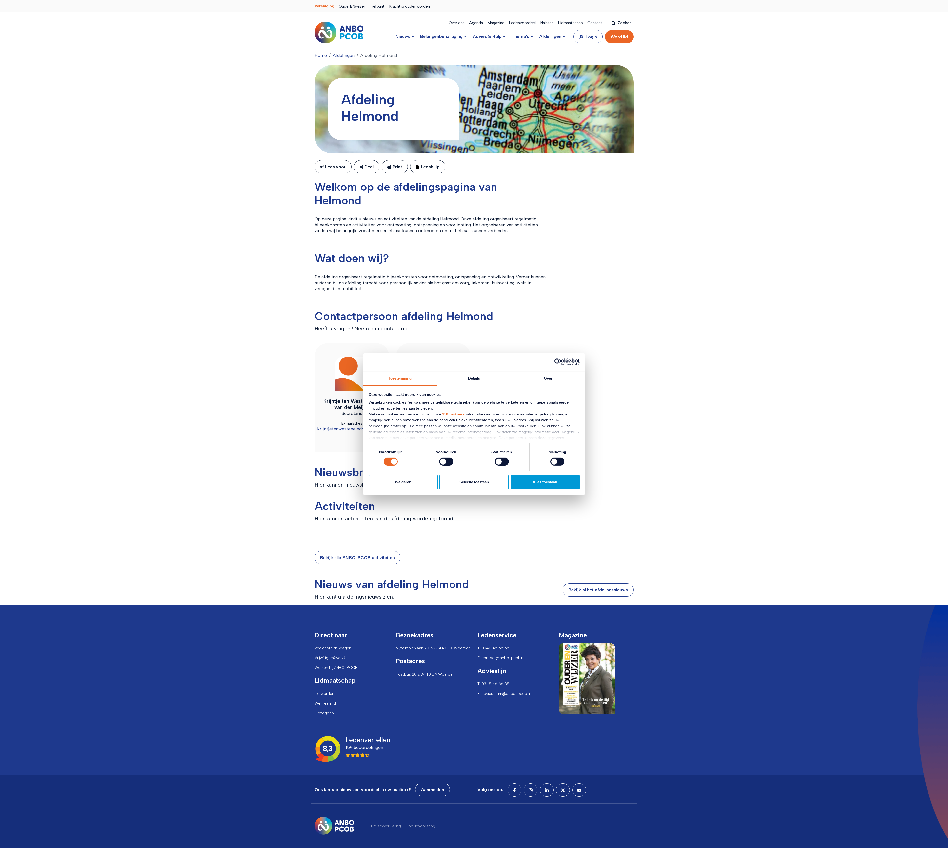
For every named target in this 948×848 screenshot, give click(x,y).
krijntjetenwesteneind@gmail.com (352, 429)
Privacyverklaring (386, 826)
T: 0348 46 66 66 (493, 648)
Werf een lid (325, 703)
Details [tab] (474, 378)
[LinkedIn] (547, 790)
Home (321, 55)
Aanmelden (432, 789)
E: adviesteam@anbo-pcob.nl (504, 693)
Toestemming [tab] (400, 378)
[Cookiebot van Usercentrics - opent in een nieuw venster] (558, 362)
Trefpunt (377, 6)
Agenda (476, 22)
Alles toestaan (545, 482)
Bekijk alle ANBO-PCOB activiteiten (357, 557)
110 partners (453, 414)
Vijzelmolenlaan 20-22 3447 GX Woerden (433, 648)
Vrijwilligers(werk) (330, 657)
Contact (594, 22)
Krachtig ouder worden (409, 6)
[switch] (446, 462)
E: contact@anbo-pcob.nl (500, 657)
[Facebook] (514, 790)
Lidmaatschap (570, 22)
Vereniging (324, 6)
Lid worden (324, 693)
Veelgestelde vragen (333, 648)
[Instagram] (530, 790)
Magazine (495, 22)
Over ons (457, 22)
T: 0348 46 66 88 (493, 683)
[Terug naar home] (339, 32)
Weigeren (403, 482)
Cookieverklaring (420, 826)
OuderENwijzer (352, 6)
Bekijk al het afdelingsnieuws (598, 590)
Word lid (619, 36)
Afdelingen (344, 55)
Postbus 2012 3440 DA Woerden (425, 674)
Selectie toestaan (474, 482)
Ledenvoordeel (522, 22)
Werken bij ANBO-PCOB (336, 667)
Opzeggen (324, 713)
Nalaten (546, 22)
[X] (563, 790)
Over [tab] (548, 378)
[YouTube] (579, 790)
